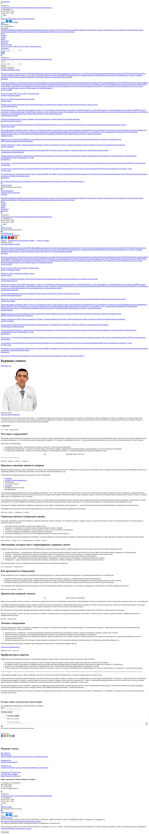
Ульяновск (26, 7)
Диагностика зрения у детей (11, 110)
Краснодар (33, 7)
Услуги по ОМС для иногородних (29, 46)
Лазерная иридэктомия (9, 150)
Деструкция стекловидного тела (80, 125)
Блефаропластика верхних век (11, 139)
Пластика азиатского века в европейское (79, 139)
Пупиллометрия (131, 132)
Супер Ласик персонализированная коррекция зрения (100, 73)
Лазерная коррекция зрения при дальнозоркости (17, 156)
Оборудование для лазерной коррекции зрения (56, 77)
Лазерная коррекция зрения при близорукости (32, 163)
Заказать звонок (6, 192)
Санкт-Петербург (16, 7)
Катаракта (4, 79)
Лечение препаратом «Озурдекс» (55, 145)
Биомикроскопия (37, 134)
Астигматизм (5, 165)
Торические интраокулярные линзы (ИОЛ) (95, 84)
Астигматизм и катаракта (10, 168)
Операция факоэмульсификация (89, 82)
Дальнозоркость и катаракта (53, 156)
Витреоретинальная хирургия (11, 121)
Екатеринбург (5, 7)
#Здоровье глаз (6, 366)
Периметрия (43, 132)
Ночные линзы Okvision (27, 104)
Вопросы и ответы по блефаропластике (107, 139)
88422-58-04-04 (17, 19)
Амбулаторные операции (9, 115)
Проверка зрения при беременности (134, 130)
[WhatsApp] (10, 736)
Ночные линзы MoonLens (10, 104)
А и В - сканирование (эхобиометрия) (113, 132)
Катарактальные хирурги (17, 88)
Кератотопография (66, 134)
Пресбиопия (38, 156)
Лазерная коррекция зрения (10, 70)
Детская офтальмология (9, 106)
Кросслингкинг (6, 181)
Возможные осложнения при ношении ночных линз (54, 104)
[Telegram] (7, 736)
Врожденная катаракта (94, 112)
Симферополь (47, 7)
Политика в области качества (52, 30)
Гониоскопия (80, 132)
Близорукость (5, 159)
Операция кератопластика (45, 181)
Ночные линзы (6, 101)
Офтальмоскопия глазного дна (11, 134)
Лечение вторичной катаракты (67, 82)
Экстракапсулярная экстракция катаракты (48, 86)
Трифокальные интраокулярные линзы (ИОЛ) (126, 84)
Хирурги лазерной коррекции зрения (27, 77)
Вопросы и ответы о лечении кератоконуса (69, 181)
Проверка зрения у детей (48, 130)
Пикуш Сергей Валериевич (10, 414)
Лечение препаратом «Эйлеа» (11, 145)
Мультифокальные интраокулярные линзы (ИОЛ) (62, 84)
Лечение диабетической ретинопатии (76, 174)
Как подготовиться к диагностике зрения (107, 130)
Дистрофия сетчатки (56, 174)
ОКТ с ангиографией (92, 132)
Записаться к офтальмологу (10, 647)
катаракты (8, 486)
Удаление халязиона (27, 119)
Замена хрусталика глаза (71, 86)
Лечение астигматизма (27, 168)
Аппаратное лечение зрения (56, 110)
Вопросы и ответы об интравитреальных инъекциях (107, 145)
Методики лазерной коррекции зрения (14, 73)
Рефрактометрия (69, 132)
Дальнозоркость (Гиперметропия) (12, 152)
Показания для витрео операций (12, 125)
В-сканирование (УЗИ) (51, 134)
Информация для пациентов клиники (21, 240)
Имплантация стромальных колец (24, 181)
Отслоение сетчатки (61, 125)
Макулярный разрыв (98, 125)
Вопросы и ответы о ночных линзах (85, 104)
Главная (3, 240)
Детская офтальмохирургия (52, 114)
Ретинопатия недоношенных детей (129, 112)
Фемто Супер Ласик (28, 75)
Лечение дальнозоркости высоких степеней (78, 156)
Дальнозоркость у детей (104, 110)
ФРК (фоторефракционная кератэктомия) (42, 73)
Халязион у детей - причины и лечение (50, 112)
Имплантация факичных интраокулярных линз (110, 156)
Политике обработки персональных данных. (16, 828)
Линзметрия (26, 134)
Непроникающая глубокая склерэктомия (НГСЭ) (34, 150)
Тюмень (39, 7)
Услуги (4, 68)
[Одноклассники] (5, 736)
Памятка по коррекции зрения (111, 75)
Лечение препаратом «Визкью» (33, 145)
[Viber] (13, 736)
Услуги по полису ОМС (9, 46)
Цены (3, 33)
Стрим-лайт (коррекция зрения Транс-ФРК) (50, 75)
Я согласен (5, 832)
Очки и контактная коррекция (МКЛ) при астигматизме (97, 168)
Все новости (5, 753)
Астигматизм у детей (73, 110)
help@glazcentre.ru (7, 191)
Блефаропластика (7, 136)
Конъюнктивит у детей (22, 112)
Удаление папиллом (73, 119)
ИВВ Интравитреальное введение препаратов (17, 141)
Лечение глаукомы (7, 147)
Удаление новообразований (10, 119)
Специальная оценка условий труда (115, 30)
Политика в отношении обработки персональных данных (82, 30)
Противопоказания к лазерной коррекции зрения (83, 75)
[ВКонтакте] (2, 736)
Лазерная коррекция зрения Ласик (69, 73)
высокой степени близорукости (16, 480)
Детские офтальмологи (34, 114)
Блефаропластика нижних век (32, 139)
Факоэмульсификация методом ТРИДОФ (114, 82)
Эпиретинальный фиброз (45, 125)
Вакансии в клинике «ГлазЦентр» (63, 32)
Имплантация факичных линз (45, 168)
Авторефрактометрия (55, 132)
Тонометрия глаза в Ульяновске (28, 132)
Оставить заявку (7, 712)
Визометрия (5, 132)
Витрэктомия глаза (118, 174)
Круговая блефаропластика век (54, 139)
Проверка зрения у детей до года (27, 130)
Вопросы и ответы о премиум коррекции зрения (17, 99)
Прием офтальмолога (8, 130)
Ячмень (33, 112)
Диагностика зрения (8, 126)
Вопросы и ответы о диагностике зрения (87, 134)
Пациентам (5, 41)
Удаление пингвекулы (58, 119)
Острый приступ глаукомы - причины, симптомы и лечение (72, 150)
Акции (3, 37)
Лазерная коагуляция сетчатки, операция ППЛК (32, 174)
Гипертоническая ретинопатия (100, 174)
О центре (10, 68)
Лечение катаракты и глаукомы (45, 82)
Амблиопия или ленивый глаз (124, 110)
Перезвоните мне (29, 19)
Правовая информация (9, 30)
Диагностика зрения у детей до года (33, 110)
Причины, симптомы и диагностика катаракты (17, 82)
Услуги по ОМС (6, 44)
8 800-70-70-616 (6, 19)
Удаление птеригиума (42, 119)
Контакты (4, 43)
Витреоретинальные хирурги (116, 125)
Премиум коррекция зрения (10, 95)
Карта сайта (16, 772)
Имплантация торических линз (67, 168)
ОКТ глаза (13, 132)
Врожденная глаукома (109, 112)
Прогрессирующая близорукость (59, 163)
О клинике (4, 28)
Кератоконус (5, 178)
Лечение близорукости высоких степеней (85, 163)
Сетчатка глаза (6, 170)
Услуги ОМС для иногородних (28, 93)
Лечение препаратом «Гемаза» (78, 145)
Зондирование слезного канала (75, 112)
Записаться (4, 48)
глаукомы (8, 478)
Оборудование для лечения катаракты (39, 88)
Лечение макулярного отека (19, 176)
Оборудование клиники (25, 32)
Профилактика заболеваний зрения (29, 30)
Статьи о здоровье (42, 240)
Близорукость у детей (88, 110)
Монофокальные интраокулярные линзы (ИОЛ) (28, 84)
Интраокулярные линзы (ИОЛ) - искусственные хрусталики (101, 86)
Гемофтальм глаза (30, 125)
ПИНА (137, 110)
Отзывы (3, 35)
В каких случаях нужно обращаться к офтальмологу (75, 130)
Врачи (3, 39)
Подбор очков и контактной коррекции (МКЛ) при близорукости (122, 163)
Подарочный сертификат (42, 32)
